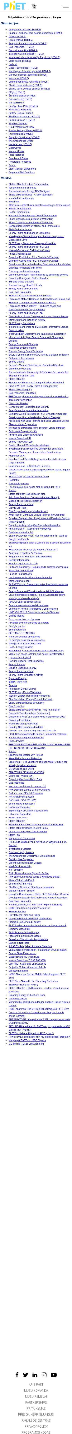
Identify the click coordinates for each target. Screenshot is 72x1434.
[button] (65, 6)
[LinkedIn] (35, 1375)
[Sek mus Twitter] (25, 1375)
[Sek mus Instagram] (44, 1375)
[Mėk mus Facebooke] (17, 1375)
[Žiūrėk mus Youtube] (54, 1375)
